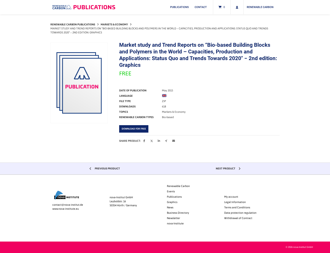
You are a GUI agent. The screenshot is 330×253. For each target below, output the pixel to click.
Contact (201, 7)
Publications (179, 7)
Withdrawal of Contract (238, 218)
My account (231, 196)
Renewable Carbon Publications (72, 24)
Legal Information (235, 202)
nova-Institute (175, 223)
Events (171, 191)
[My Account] (237, 7)
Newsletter (173, 218)
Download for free (134, 128)
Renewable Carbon (260, 7)
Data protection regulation (240, 212)
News (170, 207)
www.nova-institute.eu (65, 208)
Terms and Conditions (237, 207)
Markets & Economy (114, 24)
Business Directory (178, 212)
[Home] (83, 7)
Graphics (172, 202)
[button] (144, 141)
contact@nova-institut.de (67, 204)
